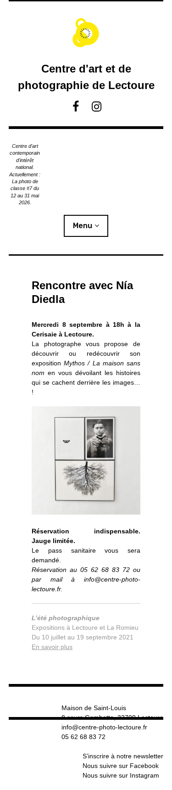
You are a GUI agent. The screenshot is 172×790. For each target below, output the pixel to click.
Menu (82, 225)
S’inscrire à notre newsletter (123, 756)
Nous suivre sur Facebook (121, 765)
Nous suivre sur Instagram (121, 775)
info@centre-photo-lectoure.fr (104, 727)
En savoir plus (52, 646)
